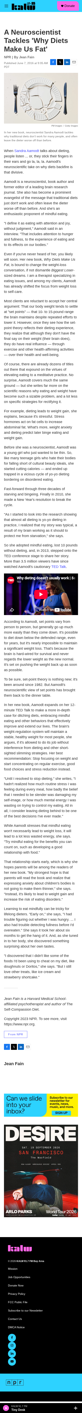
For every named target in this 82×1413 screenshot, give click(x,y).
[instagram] (12, 1346)
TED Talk (58, 567)
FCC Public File (17, 1302)
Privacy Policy (16, 1293)
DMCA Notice (16, 1327)
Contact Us (15, 1318)
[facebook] (12, 1338)
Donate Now (15, 1285)
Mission (13, 1268)
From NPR (15, 1034)
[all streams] (76, 1408)
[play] (6, 1408)
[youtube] (12, 1362)
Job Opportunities (19, 1277)
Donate (69, 6)
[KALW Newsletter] (41, 1105)
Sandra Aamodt (26, 151)
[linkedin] (12, 1354)
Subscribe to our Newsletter (25, 1310)
